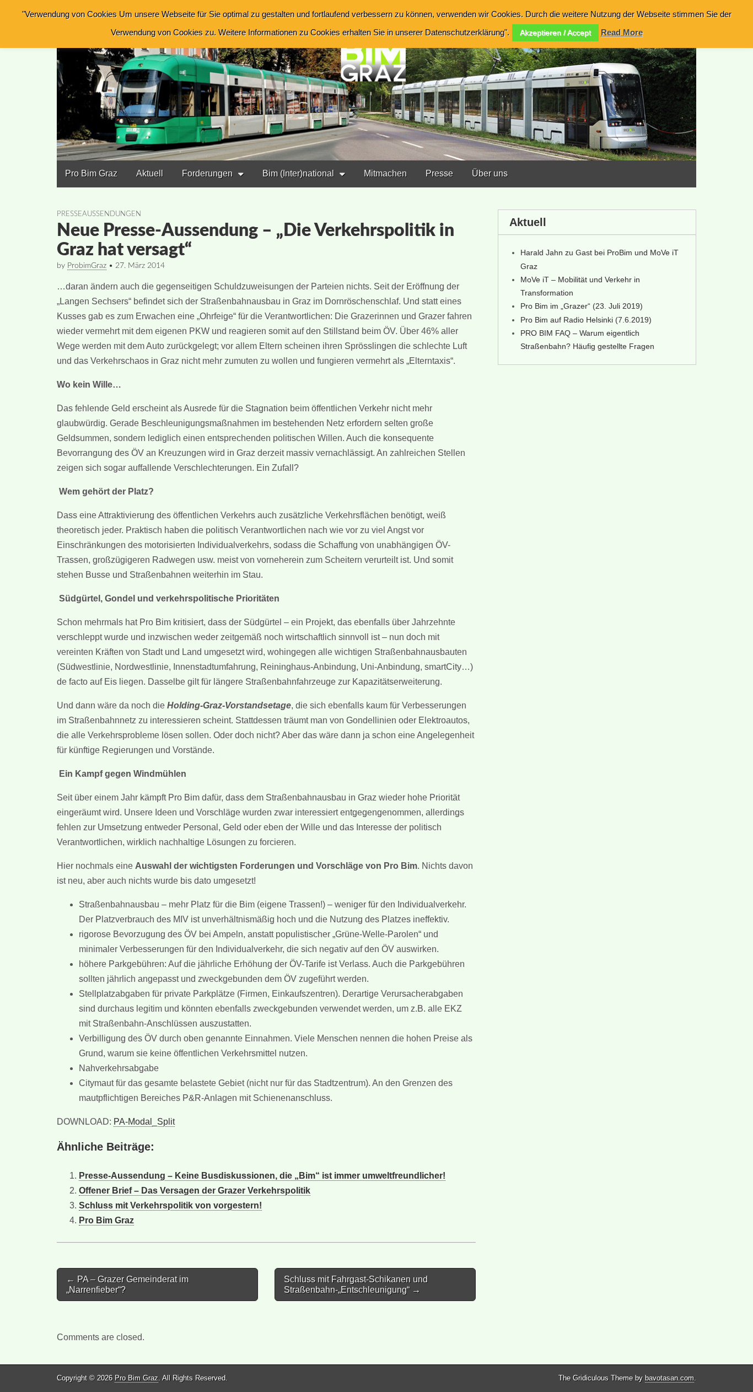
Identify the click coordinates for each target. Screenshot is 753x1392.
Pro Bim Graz (91, 173)
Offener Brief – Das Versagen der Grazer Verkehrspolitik (194, 1190)
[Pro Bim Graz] (376, 80)
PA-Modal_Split (144, 1121)
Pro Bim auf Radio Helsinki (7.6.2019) (586, 319)
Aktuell (149, 173)
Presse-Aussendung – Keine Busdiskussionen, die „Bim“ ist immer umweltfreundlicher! (262, 1175)
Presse (439, 173)
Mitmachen (385, 173)
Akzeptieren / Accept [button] (555, 32)
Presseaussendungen (99, 214)
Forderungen (207, 173)
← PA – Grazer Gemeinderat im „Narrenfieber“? (127, 1284)
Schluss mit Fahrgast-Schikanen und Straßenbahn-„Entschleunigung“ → (356, 1284)
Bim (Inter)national (298, 173)
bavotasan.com (669, 1378)
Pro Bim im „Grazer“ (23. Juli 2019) (581, 306)
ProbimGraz (86, 266)
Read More (622, 32)
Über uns (490, 173)
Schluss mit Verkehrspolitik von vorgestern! (170, 1205)
